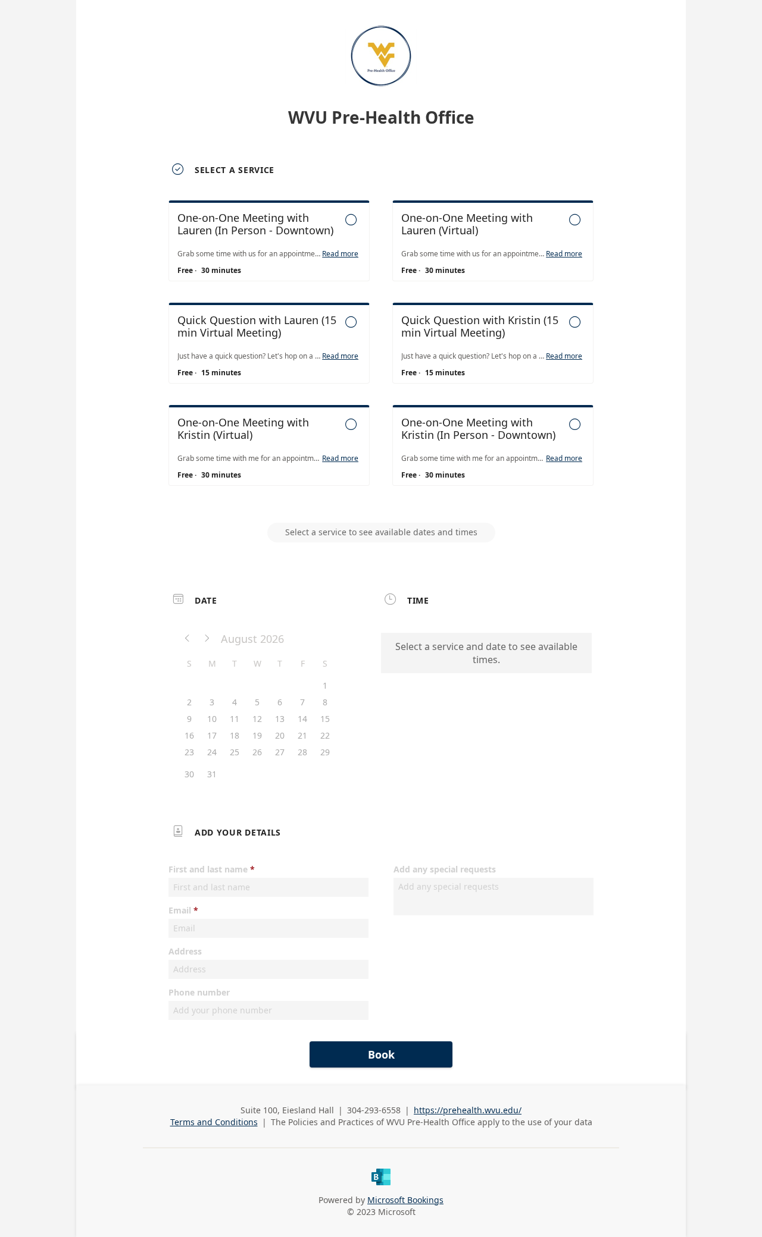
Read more (340, 254)
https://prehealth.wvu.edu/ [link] (467, 1110)
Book (381, 1054)
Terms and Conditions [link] (214, 1122)
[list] (381, 353)
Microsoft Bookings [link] (405, 1199)
